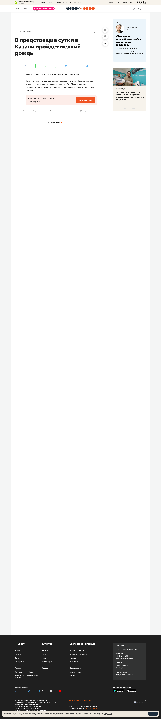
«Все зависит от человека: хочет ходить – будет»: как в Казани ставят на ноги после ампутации (130, 96)
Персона (18, 654)
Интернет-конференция (78, 650)
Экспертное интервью (82, 643)
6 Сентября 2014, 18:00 (23, 32)
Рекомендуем (121, 89)
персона (119, 22)
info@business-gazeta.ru (124, 658)
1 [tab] (124, 108)
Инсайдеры (74, 662)
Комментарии (56, 123)
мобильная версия (77, 691)
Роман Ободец (131, 27)
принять (153, 714)
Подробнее (108, 714)
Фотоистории (47, 662)
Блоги (17, 658)
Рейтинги (73, 658)
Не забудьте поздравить (78, 654)
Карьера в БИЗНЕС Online (24, 672)
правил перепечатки (91, 708)
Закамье (25, 8)
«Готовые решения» (133, 30)
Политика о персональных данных (80, 700)
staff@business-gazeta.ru (124, 675)
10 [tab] (134, 108)
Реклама (46, 668)
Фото (44, 658)
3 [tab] (126, 108)
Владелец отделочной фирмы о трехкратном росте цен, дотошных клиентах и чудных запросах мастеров (129, 51)
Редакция (19, 668)
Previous (116, 59)
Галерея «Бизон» (76, 672)
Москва (126, 2)
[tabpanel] (130, 39)
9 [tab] (133, 108)
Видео (44, 654)
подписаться (85, 100)
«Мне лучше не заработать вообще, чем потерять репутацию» (129, 40)
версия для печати (90, 111)
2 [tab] (125, 108)
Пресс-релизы (20, 662)
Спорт (21, 643)
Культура (47, 643)
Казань (111, 2)
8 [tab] (132, 108)
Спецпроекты (75, 668)
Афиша (17, 650)
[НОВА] (44, 9)
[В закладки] (105, 36)
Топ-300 (72, 676)
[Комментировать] (105, 30)
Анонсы (45, 650)
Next (144, 59)
